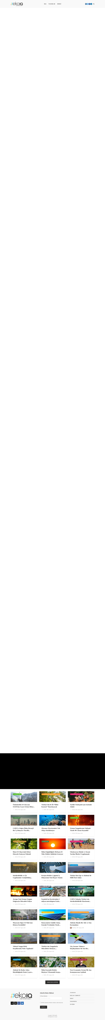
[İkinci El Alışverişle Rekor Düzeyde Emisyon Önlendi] (24, 843)
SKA (45, 4)
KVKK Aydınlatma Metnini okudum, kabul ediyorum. (52, 1002)
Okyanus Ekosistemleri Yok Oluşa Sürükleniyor (50, 829)
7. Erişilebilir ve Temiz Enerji (48, 912)
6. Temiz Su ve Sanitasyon (47, 888)
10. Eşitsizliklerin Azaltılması (76, 794)
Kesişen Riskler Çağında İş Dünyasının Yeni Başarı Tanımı (51, 877)
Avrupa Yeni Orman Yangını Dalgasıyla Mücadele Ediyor (22, 900)
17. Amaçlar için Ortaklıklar (76, 888)
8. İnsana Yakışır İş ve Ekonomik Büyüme (78, 959)
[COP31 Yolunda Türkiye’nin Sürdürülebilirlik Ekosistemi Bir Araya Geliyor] (81, 891)
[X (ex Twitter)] (15, 1003)
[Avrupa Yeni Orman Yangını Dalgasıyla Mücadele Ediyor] (24, 891)
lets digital (55, 1016)
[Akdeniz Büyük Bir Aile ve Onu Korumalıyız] (81, 914)
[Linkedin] (22, 1003)
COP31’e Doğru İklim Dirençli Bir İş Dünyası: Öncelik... (23, 829)
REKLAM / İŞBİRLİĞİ (75, 995)
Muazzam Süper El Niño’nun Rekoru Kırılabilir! (23, 924)
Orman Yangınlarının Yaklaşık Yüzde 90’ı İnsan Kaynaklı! (80, 829)
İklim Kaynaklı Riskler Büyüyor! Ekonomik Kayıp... (51, 971)
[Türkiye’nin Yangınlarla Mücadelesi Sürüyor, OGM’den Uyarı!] (52, 938)
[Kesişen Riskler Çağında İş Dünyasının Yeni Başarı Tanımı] (52, 867)
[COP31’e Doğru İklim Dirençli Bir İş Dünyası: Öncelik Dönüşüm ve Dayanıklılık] (24, 820)
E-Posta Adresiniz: (44, 996)
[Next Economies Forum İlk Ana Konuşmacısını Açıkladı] (81, 961)
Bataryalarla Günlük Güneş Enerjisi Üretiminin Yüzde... (50, 924)
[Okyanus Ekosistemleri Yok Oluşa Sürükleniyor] (52, 820)
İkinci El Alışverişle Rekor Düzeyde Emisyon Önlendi (22, 853)
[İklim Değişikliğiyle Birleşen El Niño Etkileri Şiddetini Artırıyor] (52, 843)
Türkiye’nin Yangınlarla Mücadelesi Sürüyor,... (49, 947)
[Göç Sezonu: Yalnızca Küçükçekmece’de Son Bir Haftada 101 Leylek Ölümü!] (81, 938)
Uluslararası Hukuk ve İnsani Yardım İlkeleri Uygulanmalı (80, 853)
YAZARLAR (51, 4)
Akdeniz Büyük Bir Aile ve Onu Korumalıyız (80, 924)
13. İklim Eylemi (17, 817)
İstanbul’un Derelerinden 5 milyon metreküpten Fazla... (50, 900)
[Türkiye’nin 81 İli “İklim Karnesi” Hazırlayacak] (52, 796)
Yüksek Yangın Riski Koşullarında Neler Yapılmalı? (23, 947)
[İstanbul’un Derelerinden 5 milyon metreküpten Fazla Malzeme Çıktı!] (52, 891)
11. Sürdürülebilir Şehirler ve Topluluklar (51, 794)
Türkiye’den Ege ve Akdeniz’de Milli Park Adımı (80, 877)
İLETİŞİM (72, 1004)
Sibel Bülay (74, 927)
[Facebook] (18, 1003)
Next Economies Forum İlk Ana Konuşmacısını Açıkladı (80, 971)
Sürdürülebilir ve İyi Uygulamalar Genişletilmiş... (22, 877)
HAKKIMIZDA (73, 1001)
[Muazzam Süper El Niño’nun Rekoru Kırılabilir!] (24, 914)
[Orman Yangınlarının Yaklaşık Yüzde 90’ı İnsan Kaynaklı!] (81, 820)
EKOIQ (16, 809)
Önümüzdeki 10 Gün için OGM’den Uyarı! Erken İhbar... (24, 806)
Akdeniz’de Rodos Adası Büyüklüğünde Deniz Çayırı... (23, 971)
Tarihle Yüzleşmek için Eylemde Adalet (81, 806)
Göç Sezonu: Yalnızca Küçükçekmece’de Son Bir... (79, 947)
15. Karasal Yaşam (17, 794)
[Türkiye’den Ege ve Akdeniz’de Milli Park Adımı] (81, 867)
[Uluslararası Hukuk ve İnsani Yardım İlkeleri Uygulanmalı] (81, 843)
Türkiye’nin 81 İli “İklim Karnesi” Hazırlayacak (49, 806)
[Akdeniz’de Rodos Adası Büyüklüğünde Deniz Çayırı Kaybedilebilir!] (24, 961)
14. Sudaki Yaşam (45, 817)
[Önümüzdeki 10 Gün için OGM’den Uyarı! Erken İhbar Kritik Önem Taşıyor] (24, 796)
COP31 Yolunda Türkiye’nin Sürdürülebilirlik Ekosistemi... (80, 900)
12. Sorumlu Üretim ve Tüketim (20, 841)
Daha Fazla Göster (52, 982)
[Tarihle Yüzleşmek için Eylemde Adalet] (81, 796)
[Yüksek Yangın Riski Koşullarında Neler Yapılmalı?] (24, 938)
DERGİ (59, 4)
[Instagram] (12, 1003)
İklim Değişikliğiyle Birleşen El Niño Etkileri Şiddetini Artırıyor (52, 853)
